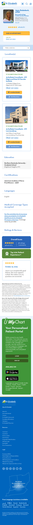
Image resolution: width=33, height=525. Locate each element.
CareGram (5, 433)
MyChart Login (5, 441)
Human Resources (6, 457)
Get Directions (15, 96)
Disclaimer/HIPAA (6, 454)
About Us (4, 411)
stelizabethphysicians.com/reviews (21, 295)
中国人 (9, 503)
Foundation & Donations (8, 419)
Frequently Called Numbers (8, 439)
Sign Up (16, 360)
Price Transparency (7, 445)
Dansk (15, 503)
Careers (4, 415)
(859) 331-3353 (10, 39)
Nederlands (23, 503)
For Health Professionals (8, 417)
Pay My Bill (5, 443)
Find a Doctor (5, 437)
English (4, 505)
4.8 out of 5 (21, 27)
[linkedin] (20, 468)
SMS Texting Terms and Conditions (10, 459)
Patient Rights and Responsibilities (10, 456)
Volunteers (5, 421)
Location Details (15, 92)
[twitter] (10, 468)
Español (16, 507)
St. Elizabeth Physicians (7, 423)
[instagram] (13, 468)
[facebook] (3, 468)
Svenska (22, 507)
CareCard (4, 431)
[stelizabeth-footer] (9, 401)
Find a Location (6, 435)
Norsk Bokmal (7, 507)
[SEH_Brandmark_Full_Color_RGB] (9, 2)
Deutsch (26, 505)
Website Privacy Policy (7, 461)
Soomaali (12, 505)
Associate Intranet (6, 413)
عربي (4, 503)
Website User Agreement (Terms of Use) (11, 463)
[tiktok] (7, 468)
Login (17, 356)
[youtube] (17, 468)
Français (19, 505)
